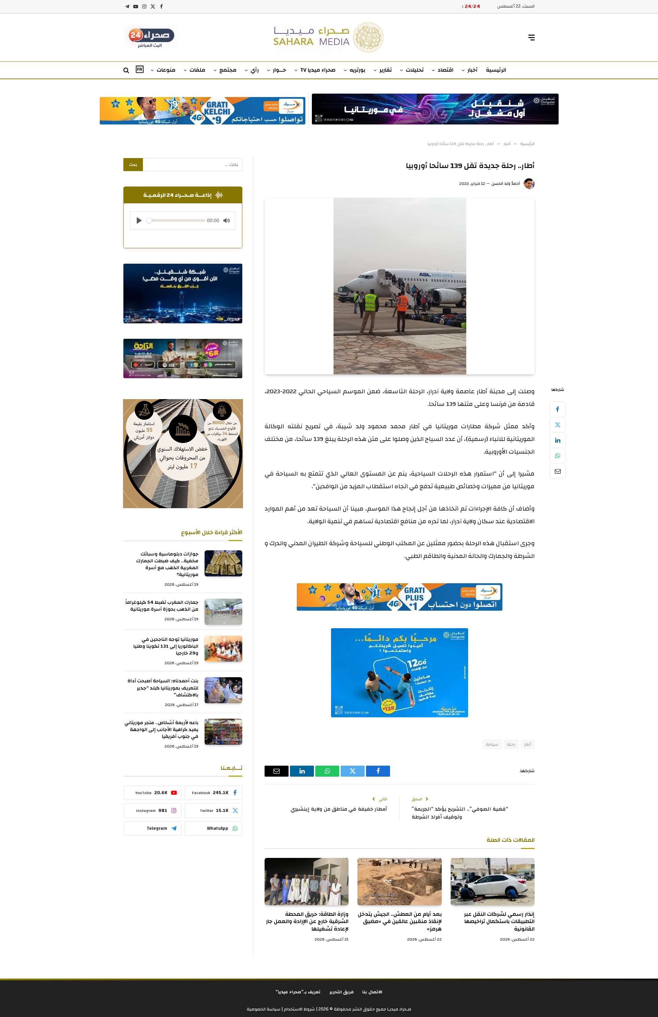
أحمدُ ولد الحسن (505, 183)
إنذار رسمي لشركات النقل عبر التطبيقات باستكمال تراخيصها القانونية (499, 922)
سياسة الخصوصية (263, 1009)
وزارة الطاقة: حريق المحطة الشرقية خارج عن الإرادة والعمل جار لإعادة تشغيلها (307, 922)
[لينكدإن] (557, 440)
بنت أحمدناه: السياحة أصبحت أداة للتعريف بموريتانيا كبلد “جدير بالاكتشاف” (162, 688)
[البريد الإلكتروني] (557, 471)
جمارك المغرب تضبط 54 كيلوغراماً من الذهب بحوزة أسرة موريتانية (161, 606)
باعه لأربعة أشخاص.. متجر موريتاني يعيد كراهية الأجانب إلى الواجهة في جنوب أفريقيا (161, 729)
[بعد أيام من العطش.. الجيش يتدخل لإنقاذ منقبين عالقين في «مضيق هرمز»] (399, 881)
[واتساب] (557, 456)
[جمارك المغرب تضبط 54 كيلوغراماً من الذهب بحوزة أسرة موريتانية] (223, 612)
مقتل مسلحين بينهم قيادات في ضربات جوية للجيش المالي (394, 6)
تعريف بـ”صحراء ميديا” (298, 992)
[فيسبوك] (557, 409)
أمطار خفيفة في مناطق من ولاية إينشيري (339, 809)
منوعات (166, 70)
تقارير (385, 70)
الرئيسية (496, 70)
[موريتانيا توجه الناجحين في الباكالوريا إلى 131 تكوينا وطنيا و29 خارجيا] (223, 649)
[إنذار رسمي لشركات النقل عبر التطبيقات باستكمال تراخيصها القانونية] (493, 881)
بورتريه (357, 70)
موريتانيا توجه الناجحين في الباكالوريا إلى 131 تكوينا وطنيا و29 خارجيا (165, 646)
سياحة (492, 744)
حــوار (279, 70)
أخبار (472, 70)
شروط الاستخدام (299, 1009)
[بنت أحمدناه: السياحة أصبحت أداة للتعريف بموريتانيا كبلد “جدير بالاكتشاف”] (223, 690)
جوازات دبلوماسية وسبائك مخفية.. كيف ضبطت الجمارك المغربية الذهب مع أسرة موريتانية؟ (167, 564)
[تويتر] (557, 425)
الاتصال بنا (372, 992)
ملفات (197, 70)
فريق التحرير (341, 992)
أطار (527, 744)
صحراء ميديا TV (318, 70)
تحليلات (415, 70)
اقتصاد (445, 70)
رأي (255, 70)
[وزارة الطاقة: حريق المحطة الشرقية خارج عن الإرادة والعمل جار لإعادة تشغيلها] (307, 881)
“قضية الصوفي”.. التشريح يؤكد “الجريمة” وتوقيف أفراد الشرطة (460, 813)
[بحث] (127, 70)
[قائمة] (531, 37)
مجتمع (227, 70)
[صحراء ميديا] (329, 37)
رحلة (511, 744)
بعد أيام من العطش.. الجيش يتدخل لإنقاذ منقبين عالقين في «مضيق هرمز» (399, 922)
